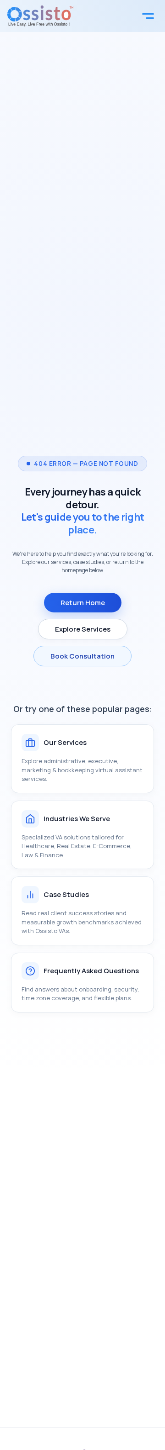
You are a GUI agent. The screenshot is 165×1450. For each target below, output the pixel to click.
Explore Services (82, 629)
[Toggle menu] (148, 16)
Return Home (82, 602)
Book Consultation (82, 656)
